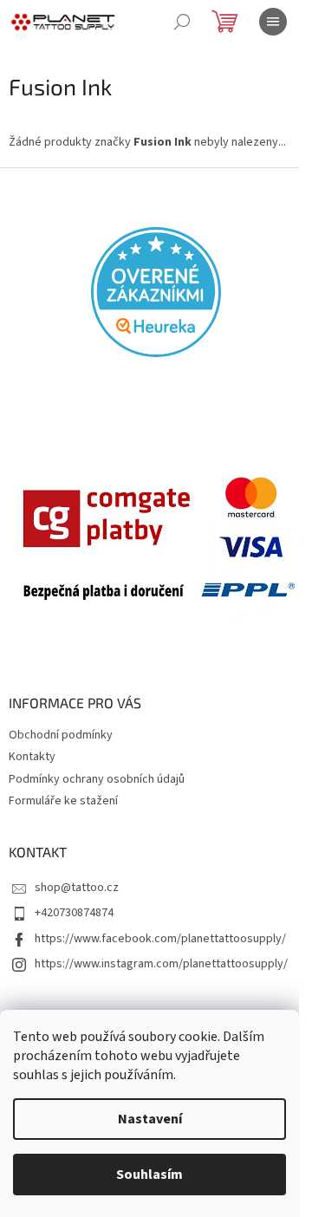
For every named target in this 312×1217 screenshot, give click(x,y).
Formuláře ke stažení (63, 801)
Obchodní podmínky (61, 735)
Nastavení (150, 1119)
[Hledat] (182, 21)
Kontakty (32, 756)
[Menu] (273, 21)
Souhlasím (149, 1174)
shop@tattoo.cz (77, 887)
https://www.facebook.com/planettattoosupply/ (160, 938)
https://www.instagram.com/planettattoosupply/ (161, 964)
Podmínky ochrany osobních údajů (97, 779)
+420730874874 (74, 912)
